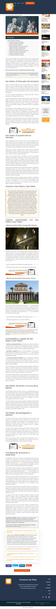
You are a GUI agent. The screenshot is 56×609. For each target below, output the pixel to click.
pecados (26, 471)
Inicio (11, 3)
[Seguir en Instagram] (49, 597)
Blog (15, 3)
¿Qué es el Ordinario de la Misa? (45, 81)
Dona (49, 590)
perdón (20, 180)
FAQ (49, 593)
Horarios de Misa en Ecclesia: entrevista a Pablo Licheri (46, 19)
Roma (35, 66)
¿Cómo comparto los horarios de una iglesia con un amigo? (45, 54)
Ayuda (18, 3)
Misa (19, 74)
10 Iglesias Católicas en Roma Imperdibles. (19, 334)
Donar (22, 3)
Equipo (48, 584)
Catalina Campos (10, 15)
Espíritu (29, 352)
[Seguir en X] (46, 597)
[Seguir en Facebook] (43, 597)
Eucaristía (29, 311)
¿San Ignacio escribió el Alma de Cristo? (45, 31)
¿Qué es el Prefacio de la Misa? (45, 42)
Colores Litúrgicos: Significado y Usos (45, 70)
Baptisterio (35, 359)
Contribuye (48, 587)
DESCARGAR (30, 3)
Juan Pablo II (14, 260)
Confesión (22, 74)
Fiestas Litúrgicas (18, 15)
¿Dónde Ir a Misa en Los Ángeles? (46, 103)
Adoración (28, 74)
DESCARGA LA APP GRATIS (22, 570)
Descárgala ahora (9, 76)
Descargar (48, 582)
